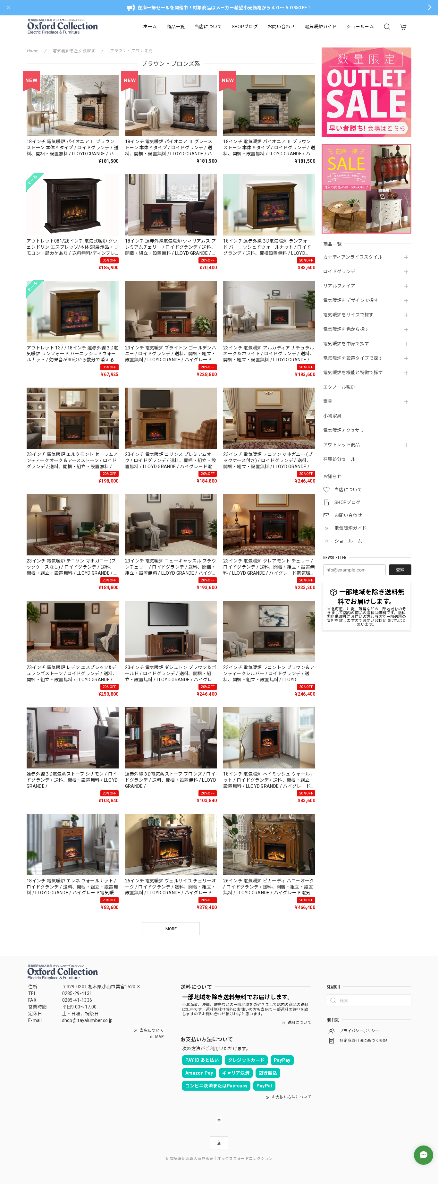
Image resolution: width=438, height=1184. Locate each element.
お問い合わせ (281, 26)
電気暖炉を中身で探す (346, 343)
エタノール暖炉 (339, 387)
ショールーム (360, 26)
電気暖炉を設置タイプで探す (353, 358)
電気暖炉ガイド (321, 26)
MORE (171, 928)
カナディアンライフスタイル (352, 257)
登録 (400, 569)
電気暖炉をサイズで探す (348, 314)
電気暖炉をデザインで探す (350, 300)
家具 (328, 401)
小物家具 (332, 415)
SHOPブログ (245, 26)
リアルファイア (339, 285)
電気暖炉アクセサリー (346, 430)
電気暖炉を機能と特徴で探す (353, 372)
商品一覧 (175, 26)
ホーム (150, 26)
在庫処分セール (339, 459)
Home (32, 50)
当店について (208, 26)
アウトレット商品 (341, 444)
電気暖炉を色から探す (346, 329)
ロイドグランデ (339, 271)
